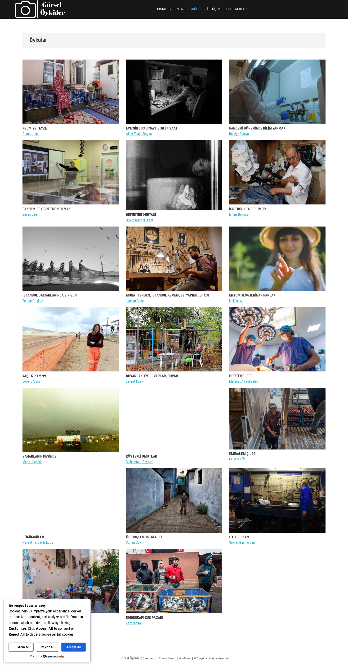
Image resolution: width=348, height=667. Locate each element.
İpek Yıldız (236, 301)
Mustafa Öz (237, 459)
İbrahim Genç (135, 301)
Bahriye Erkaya (239, 134)
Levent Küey (134, 381)
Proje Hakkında (170, 9)
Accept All (73, 647)
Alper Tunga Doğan (139, 134)
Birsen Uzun (30, 214)
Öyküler (194, 9)
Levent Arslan (31, 381)
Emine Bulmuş (238, 214)
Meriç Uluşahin (32, 462)
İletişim (213, 9)
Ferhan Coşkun (32, 301)
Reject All (47, 647)
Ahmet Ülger (31, 134)
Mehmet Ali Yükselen (243, 381)
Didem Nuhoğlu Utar (139, 220)
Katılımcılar (236, 9)
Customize (21, 647)
